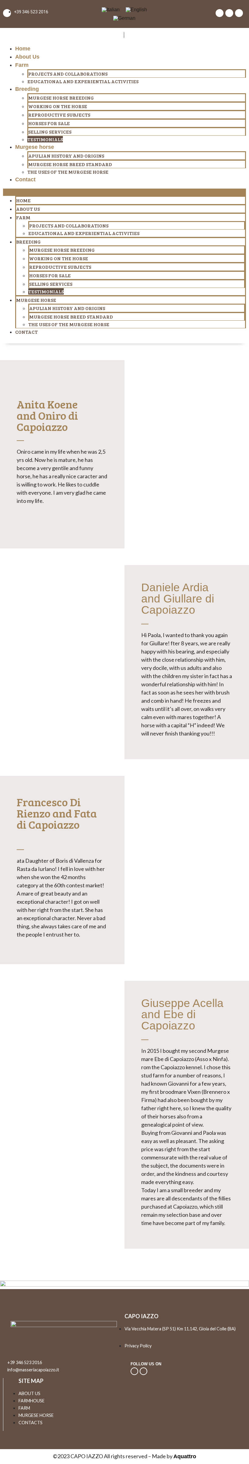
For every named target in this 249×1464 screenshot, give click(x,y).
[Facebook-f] (143, 1371)
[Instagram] (134, 1371)
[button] (124, 192)
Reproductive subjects (59, 114)
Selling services (49, 131)
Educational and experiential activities (82, 81)
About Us (27, 57)
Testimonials (45, 139)
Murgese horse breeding (61, 97)
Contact (25, 179)
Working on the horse (57, 106)
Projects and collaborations (67, 73)
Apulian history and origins (66, 155)
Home (22, 49)
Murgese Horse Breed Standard (70, 164)
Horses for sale (49, 123)
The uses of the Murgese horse (67, 172)
